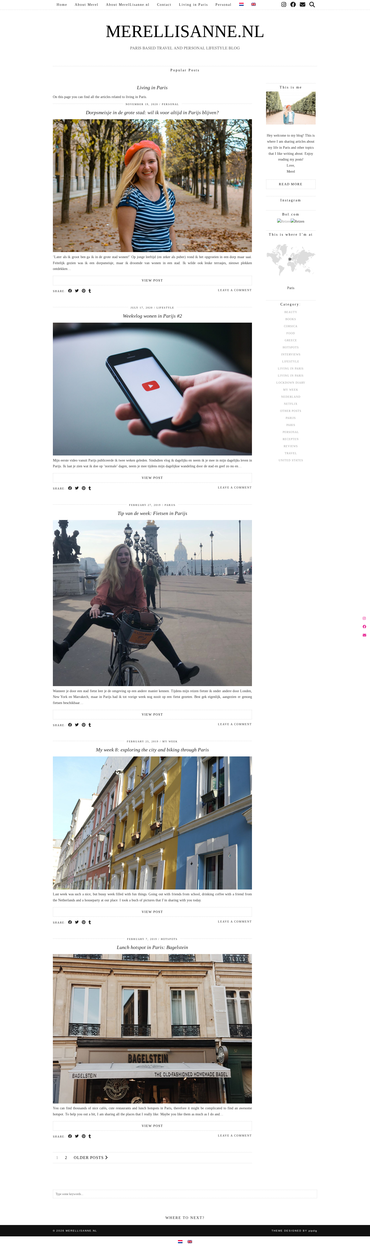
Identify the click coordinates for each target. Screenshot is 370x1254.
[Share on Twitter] (77, 291)
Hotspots (169, 939)
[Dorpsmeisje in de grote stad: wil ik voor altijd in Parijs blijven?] (152, 251)
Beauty (290, 312)
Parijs (170, 505)
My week (170, 741)
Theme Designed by (294, 1230)
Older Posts (89, 1157)
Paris (290, 424)
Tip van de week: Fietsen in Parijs (152, 513)
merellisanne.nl (185, 31)
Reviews (291, 446)
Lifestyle (165, 307)
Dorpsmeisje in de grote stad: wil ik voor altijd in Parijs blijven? (152, 112)
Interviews (291, 354)
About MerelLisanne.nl (128, 5)
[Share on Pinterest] (84, 291)
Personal (223, 5)
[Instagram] (284, 5)
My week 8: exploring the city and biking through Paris (152, 749)
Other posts (290, 410)
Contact (164, 5)
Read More (291, 184)
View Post (152, 280)
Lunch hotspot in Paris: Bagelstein (152, 947)
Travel (291, 453)
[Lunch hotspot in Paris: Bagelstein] (152, 1102)
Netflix (291, 403)
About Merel (86, 5)
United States (291, 460)
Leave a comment (235, 290)
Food (290, 333)
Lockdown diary (290, 382)
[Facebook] (293, 5)
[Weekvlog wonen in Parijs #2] (152, 454)
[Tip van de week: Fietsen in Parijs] (152, 685)
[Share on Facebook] (70, 291)
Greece (291, 340)
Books (290, 319)
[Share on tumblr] (90, 291)
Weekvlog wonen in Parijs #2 (152, 316)
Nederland (291, 396)
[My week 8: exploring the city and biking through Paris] (152, 888)
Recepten (291, 439)
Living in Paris (193, 5)
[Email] (303, 5)
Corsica (291, 326)
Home (62, 5)
